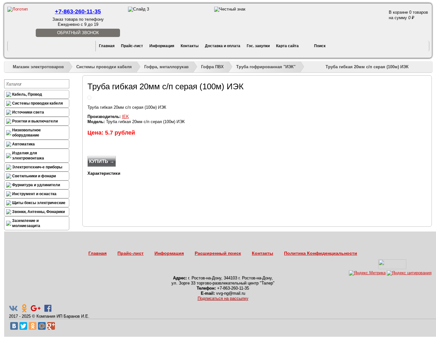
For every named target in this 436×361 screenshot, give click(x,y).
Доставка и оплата (222, 46)
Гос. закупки (258, 46)
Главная (107, 46)
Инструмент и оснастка (34, 194)
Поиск (320, 46)
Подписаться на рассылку (223, 298)
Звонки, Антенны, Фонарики (38, 212)
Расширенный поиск (218, 253)
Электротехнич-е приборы (37, 167)
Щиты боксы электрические (38, 203)
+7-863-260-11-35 (78, 11)
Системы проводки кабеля (104, 66)
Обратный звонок (78, 32)
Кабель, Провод (27, 94)
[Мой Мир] (42, 326)
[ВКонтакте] (14, 326)
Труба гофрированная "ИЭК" (266, 66)
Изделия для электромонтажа (28, 155)
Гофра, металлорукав (166, 66)
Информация (161, 46)
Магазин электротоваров (38, 66)
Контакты (190, 46)
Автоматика (23, 144)
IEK (125, 116)
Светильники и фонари (34, 176)
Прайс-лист (132, 46)
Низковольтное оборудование (26, 132)
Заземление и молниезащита (26, 223)
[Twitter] (23, 326)
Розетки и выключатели (35, 121)
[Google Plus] (51, 326)
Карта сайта (287, 46)
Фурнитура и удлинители (36, 185)
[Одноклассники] (32, 326)
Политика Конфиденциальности (320, 253)
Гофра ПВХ (212, 66)
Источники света (28, 112)
